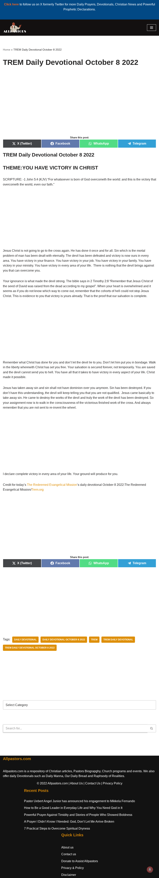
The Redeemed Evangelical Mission (52, 484)
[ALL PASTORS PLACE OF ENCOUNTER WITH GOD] (14, 27)
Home (6, 49)
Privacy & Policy (72, 868)
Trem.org (37, 489)
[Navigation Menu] (151, 27)
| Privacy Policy (111, 783)
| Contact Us (92, 783)
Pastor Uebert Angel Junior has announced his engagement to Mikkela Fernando (79, 801)
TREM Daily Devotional (118, 639)
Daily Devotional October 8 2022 (63, 639)
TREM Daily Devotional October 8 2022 (30, 647)
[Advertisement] (79, 105)
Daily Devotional (25, 639)
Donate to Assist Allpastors (79, 861)
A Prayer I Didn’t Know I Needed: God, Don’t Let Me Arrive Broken (69, 821)
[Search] (151, 728)
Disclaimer (68, 874)
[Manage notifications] (150, 869)
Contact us (68, 854)
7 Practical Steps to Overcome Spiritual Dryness (57, 828)
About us (67, 847)
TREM (94, 639)
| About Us (76, 783)
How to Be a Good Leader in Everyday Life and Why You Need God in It (73, 807)
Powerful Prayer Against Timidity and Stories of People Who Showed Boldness (78, 814)
